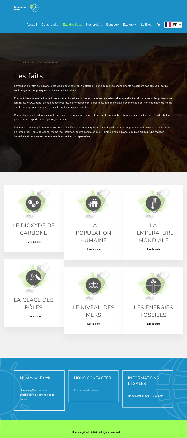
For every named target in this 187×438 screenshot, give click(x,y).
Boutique (112, 24)
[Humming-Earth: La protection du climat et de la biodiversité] (26, 8)
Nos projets (94, 24)
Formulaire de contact (86, 390)
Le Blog (146, 24)
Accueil (32, 24)
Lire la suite (34, 241)
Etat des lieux (72, 24)
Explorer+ (130, 24)
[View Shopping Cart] (158, 24)
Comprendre (50, 24)
